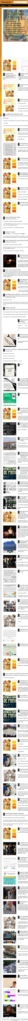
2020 (21, 364)
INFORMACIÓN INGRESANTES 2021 (14, 114)
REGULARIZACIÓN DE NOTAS (12, 217)
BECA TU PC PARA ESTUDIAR (13, 270)
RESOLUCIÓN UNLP (10, 308)
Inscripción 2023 (9, 73)
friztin (17, 1019)
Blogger (26, 1019)
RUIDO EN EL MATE (10, 232)
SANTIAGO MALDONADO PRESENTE (14, 813)
